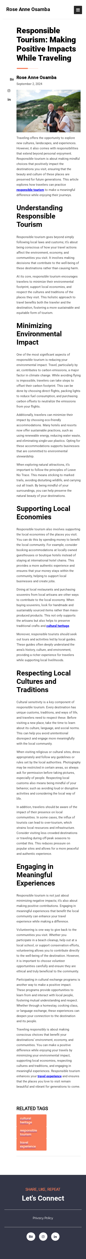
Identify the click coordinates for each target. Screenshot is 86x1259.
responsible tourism (30, 190)
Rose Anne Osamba (28, 9)
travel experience (50, 1076)
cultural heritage (57, 626)
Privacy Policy (43, 1218)
